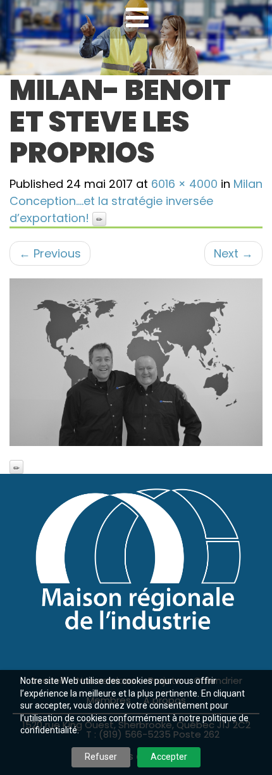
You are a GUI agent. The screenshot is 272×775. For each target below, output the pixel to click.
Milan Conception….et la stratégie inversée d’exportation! (136, 201)
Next (233, 253)
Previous (50, 253)
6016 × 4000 (184, 184)
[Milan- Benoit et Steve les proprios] (136, 362)
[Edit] (99, 219)
